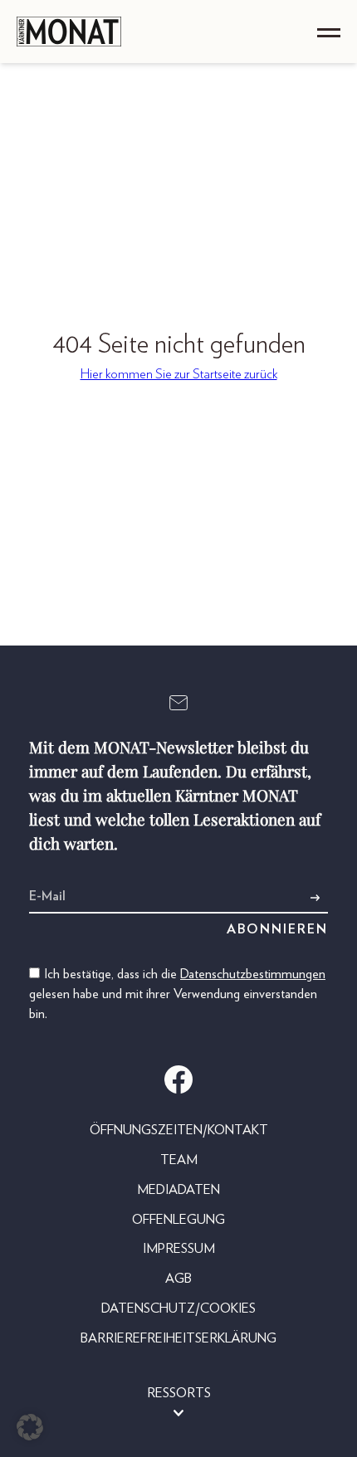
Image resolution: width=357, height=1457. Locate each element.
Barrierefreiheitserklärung (178, 1338)
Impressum (179, 1248)
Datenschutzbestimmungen (252, 974)
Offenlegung (178, 1219)
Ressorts (179, 1393)
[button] (30, 1427)
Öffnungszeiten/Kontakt (179, 1130)
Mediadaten (178, 1189)
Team (179, 1160)
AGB (178, 1278)
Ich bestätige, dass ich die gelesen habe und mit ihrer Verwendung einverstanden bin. (177, 994)
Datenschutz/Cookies (178, 1308)
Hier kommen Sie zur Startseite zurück (179, 374)
